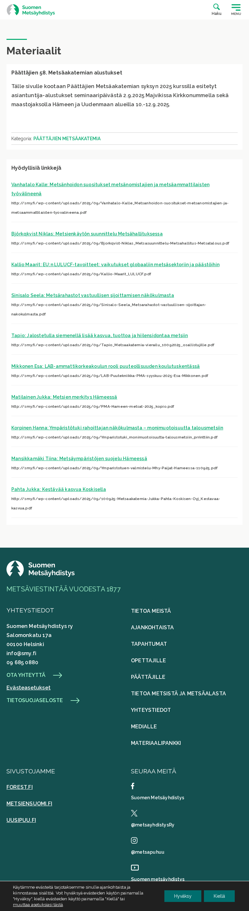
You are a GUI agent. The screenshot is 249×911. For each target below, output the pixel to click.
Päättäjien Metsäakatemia (67, 138)
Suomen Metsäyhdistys (157, 797)
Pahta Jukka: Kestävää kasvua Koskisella (58, 489)
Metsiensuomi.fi (29, 804)
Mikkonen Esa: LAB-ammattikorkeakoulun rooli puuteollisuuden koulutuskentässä (105, 366)
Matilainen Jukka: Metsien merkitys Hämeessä (64, 397)
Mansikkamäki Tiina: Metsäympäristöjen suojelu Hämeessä (79, 458)
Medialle (144, 726)
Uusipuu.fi (21, 820)
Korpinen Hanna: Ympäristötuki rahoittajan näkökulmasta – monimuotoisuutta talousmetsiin (117, 427)
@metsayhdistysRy (152, 824)
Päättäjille (148, 677)
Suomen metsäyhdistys (157, 879)
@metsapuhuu (147, 852)
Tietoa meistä (151, 611)
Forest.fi (19, 787)
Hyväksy (183, 896)
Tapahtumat (149, 644)
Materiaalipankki (156, 743)
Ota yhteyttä (25, 675)
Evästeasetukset (28, 688)
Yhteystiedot (151, 710)
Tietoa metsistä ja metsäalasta (178, 693)
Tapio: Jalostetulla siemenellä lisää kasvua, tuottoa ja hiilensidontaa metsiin (99, 335)
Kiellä (219, 896)
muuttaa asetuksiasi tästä (38, 904)
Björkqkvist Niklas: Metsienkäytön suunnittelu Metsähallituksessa (87, 233)
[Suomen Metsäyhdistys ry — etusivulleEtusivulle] (40, 575)
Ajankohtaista (152, 627)
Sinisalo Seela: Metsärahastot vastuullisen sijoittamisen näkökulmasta (92, 295)
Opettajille (148, 660)
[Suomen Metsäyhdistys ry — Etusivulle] (30, 9)
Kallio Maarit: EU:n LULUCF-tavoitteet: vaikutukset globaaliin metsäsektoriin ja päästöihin (115, 264)
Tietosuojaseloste (34, 700)
